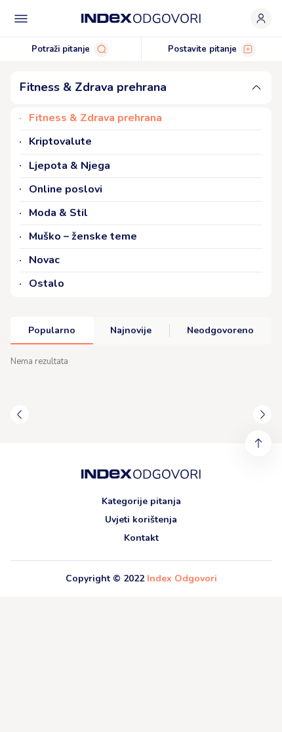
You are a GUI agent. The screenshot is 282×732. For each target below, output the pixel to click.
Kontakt (141, 538)
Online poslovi (65, 189)
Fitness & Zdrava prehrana (95, 118)
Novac (44, 260)
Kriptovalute (60, 142)
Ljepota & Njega (69, 166)
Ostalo (46, 284)
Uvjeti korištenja (141, 519)
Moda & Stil (58, 213)
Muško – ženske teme (83, 236)
